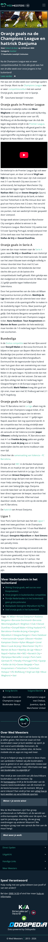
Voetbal (13, 51)
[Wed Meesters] (15, 5)
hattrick (7, 509)
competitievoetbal (17, 89)
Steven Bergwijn (25, 664)
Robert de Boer (11, 48)
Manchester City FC (32, 646)
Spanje (42, 660)
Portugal (27, 660)
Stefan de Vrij (9, 664)
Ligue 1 (41, 520)
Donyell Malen (19, 627)
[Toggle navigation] (43, 5)
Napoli (4, 653)
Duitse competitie (14, 343)
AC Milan (11, 616)
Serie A (38, 249)
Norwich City (34, 653)
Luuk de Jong (15, 646)
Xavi (14, 675)
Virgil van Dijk (32, 671)
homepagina (10, 781)
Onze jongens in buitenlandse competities (25, 594)
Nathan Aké (14, 653)
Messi (38, 649)
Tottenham (21, 668)
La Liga (29, 406)
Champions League (33, 85)
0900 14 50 (14, 893)
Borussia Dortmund (21, 620)
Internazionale (10, 638)
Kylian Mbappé (27, 642)
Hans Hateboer (39, 635)
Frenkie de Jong (20, 631)
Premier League (36, 124)
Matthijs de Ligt (26, 649)
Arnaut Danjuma (25, 616)
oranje (26, 657)
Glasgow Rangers (21, 635)
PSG (35, 660)
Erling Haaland (35, 627)
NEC (18, 464)
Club (33, 623)
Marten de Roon (9, 649)
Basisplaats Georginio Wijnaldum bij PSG (25, 605)
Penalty (18, 660)
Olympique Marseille (11, 657)
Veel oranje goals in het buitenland (22, 609)
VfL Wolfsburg (18, 671)
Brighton (25, 623)
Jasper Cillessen (25, 638)
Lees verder (8, 76)
